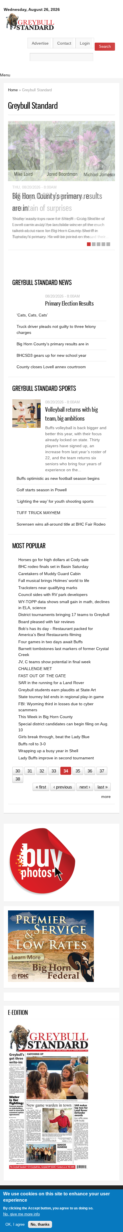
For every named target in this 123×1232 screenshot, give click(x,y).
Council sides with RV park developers (53, 594)
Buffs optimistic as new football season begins (58, 478)
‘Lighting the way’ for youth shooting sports (55, 501)
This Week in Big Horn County (45, 716)
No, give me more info (21, 1214)
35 (78, 770)
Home (13, 90)
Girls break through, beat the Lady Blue (54, 736)
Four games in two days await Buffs (50, 641)
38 (17, 779)
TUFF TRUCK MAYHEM (38, 512)
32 (41, 770)
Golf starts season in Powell (42, 490)
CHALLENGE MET (35, 668)
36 (90, 770)
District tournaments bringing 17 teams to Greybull (63, 614)
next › (85, 787)
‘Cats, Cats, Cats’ (32, 315)
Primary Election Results (69, 303)
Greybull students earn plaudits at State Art (57, 690)
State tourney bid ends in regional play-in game (61, 696)
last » (103, 787)
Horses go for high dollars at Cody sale (53, 559)
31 (29, 770)
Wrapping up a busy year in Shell (48, 750)
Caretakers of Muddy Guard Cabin (49, 573)
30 (17, 770)
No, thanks (40, 1224)
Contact (64, 43)
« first (41, 787)
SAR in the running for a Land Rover (51, 682)
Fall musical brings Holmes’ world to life (53, 580)
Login (85, 43)
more (106, 796)
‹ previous (62, 787)
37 (102, 770)
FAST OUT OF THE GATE (42, 676)
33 (53, 770)
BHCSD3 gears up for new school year (51, 355)
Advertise (40, 43)
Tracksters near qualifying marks (47, 587)
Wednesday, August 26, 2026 (32, 9)
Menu (5, 75)
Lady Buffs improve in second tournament (56, 758)
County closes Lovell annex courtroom (51, 367)
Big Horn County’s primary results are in (53, 344)
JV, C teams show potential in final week (54, 661)
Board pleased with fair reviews (46, 621)
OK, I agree (15, 1224)
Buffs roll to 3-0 (32, 744)
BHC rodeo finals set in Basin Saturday (53, 566)
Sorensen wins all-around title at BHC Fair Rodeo (61, 524)
